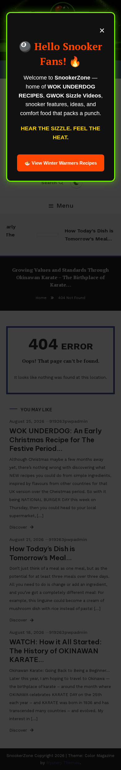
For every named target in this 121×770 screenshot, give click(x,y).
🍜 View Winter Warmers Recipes (61, 163)
